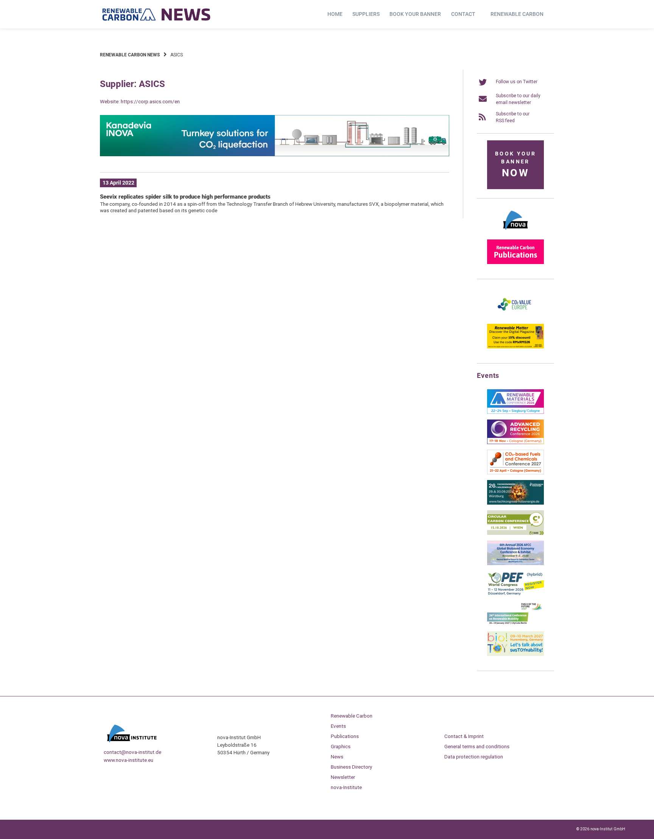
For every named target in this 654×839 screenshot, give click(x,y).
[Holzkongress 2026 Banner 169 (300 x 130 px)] (515, 503)
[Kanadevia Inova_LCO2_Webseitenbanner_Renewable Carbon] (274, 154)
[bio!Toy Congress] (515, 654)
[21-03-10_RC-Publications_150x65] (515, 262)
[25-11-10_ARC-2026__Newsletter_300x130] (515, 442)
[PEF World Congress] (515, 594)
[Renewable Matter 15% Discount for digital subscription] (515, 347)
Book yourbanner (515, 165)
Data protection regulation (473, 757)
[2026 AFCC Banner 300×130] (515, 563)
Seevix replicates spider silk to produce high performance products (185, 196)
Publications (345, 736)
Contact (463, 14)
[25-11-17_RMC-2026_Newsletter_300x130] (515, 412)
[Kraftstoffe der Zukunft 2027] (515, 624)
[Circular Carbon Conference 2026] (515, 533)
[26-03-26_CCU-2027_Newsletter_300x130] (515, 472)
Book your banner (415, 14)
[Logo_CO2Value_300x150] (515, 316)
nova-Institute (346, 787)
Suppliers (366, 14)
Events (338, 726)
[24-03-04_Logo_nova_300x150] (515, 232)
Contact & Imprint (464, 736)
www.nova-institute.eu (128, 760)
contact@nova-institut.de (132, 752)
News (337, 757)
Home (335, 14)
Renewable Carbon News (130, 54)
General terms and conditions (476, 746)
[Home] (156, 14)
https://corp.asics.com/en (150, 101)
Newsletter (343, 777)
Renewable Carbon (516, 14)
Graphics (340, 746)
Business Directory (351, 767)
